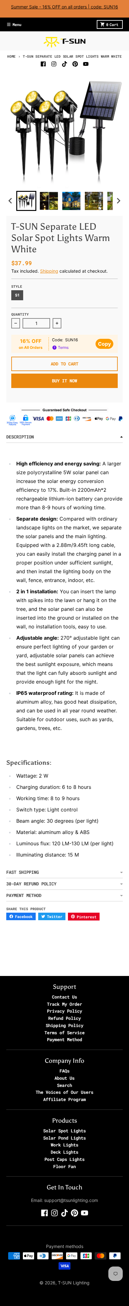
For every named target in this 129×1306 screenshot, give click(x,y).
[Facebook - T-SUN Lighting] (43, 64)
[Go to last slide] (10, 201)
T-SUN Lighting (74, 1282)
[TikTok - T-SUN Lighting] (64, 64)
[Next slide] (118, 201)
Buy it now (64, 381)
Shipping (49, 271)
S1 (17, 295)
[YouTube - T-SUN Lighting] (86, 64)
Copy (104, 344)
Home (11, 56)
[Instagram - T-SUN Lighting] (54, 64)
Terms (63, 347)
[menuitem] (26, 201)
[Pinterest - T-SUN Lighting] (75, 64)
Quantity (20, 314)
